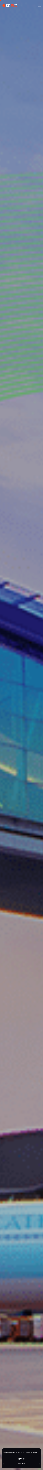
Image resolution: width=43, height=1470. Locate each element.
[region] (21, 1458)
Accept (21, 1464)
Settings (21, 1459)
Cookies (12, 1452)
